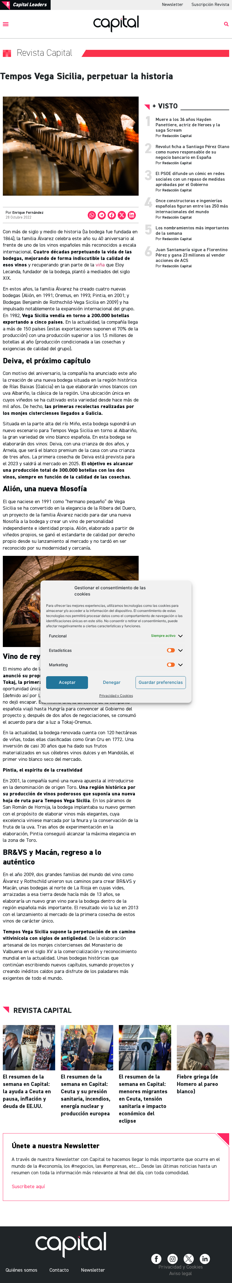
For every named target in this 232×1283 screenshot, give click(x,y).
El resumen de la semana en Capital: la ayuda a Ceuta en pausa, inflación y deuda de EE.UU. (27, 1091)
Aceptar (67, 682)
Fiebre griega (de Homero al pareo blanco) (197, 1084)
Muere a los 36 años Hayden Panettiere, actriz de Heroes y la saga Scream (188, 125)
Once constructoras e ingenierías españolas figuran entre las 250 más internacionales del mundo (192, 206)
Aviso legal (180, 1273)
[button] (5, 24)
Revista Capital (42, 1011)
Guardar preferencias (161, 682)
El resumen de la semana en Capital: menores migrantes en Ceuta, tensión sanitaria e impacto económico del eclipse (143, 1099)
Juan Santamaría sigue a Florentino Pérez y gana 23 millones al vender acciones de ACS (191, 255)
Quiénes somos (21, 1270)
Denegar (112, 682)
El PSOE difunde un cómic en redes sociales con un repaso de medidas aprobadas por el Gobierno (190, 179)
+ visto (165, 106)
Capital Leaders (29, 4)
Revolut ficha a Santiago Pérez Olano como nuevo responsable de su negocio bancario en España (192, 152)
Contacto (59, 1270)
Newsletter (172, 5)
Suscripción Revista (210, 5)
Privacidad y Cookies (116, 695)
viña (100, 265)
